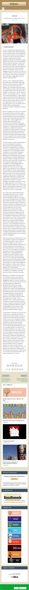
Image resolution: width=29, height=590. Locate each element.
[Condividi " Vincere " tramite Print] (21, 365)
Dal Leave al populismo (13, 420)
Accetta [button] (16, 588)
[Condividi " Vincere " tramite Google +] (13, 365)
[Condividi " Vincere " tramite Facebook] (7, 365)
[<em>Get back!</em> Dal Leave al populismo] (14, 411)
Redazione (11, 18)
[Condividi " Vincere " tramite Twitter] (10, 365)
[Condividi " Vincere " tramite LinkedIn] (16, 365)
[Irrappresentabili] (14, 431)
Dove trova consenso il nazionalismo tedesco (10, 462)
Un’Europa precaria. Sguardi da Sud (13, 399)
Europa (22, 18)
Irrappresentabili (8, 441)
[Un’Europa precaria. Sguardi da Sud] (14, 392)
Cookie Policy (22, 588)
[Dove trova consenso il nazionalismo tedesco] (14, 452)
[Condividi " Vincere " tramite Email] (18, 365)
